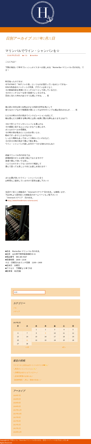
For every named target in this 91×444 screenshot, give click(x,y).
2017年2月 (17, 425)
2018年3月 (17, 406)
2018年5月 (17, 399)
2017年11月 (17, 410)
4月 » (64, 347)
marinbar (35, 55)
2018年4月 (17, 403)
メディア (16, 311)
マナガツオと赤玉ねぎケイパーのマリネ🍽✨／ (31, 365)
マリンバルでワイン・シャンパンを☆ (32, 51)
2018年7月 (17, 395)
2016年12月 (17, 432)
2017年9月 (17, 417)
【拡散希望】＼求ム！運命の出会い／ (27, 380)
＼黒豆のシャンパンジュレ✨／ (25, 369)
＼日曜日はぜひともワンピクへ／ (25, 372)
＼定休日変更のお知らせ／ (23, 376)
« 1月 (27, 347)
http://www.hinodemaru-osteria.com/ (22, 200)
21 (27, 340)
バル (25, 55)
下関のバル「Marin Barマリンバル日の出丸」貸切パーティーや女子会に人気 (38, 440)
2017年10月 (17, 414)
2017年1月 (17, 428)
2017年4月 (17, 421)
